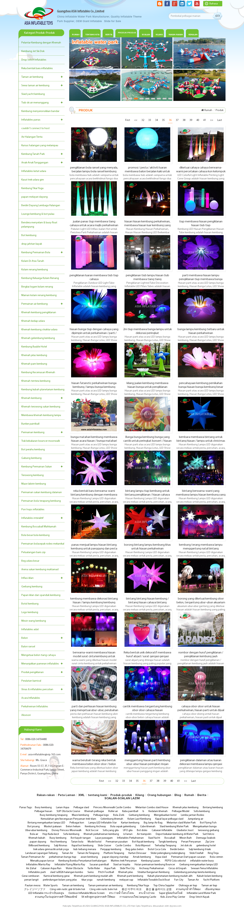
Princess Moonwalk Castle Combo (112, 807)
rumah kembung (106, 879)
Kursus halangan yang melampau (39, 145)
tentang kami (97, 795)
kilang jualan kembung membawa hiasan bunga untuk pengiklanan (147, 385)
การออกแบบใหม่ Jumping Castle (138, 897)
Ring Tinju (213, 853)
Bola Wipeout (143, 845)
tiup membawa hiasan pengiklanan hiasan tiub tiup (200, 223)
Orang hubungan (159, 795)
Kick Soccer (92, 830)
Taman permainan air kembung (105, 885)
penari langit (31, 879)
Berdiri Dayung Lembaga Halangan (40, 205)
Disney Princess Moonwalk (66, 830)
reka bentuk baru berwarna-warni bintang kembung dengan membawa (94, 492)
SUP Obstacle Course (68, 811)
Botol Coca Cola (157, 849)
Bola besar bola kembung (35, 535)
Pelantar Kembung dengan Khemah (41, 42)
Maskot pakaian (53, 826)
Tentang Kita (92, 35)
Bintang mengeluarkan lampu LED (46, 822)
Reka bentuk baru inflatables (37, 68)
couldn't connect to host (35, 128)
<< (135, 120)
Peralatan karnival (31, 680)
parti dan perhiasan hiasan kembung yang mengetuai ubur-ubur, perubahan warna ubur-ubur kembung (94, 708)
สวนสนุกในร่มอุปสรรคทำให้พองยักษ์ (56, 897)
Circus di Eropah (177, 868)
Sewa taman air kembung (35, 85)
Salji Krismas (60, 845)
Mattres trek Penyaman (124, 860)
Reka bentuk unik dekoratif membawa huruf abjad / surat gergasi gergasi (147, 654)
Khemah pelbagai (94, 811)
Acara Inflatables (30, 698)
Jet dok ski (186, 845)
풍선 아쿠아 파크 (131, 889)
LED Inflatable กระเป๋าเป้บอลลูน (46, 893)
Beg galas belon (135, 849)
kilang (159, 35)
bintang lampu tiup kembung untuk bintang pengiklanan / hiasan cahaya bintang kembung (147, 492)
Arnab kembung (142, 857)
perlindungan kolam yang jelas (60, 879)
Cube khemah (147, 826)
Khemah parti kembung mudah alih (93, 876)
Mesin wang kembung (33, 621)
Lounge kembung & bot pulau (37, 214)
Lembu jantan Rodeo (192, 815)
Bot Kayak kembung (143, 841)
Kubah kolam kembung (209, 876)
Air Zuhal (31, 868)
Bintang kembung (213, 807)
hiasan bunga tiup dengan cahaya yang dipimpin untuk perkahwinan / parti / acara (94, 331)
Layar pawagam (104, 838)
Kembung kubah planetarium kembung (42, 389)
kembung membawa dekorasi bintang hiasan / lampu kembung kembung (94, 600)
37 (177, 120)
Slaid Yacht (154, 838)
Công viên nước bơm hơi (103, 889)
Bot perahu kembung (33, 449)
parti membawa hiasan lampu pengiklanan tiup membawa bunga (200, 277)
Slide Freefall (196, 853)
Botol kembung (30, 603)
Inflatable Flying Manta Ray (70, 864)
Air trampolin (144, 834)
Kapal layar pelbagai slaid (169, 819)
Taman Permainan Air (33, 857)
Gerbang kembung (31, 586)
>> (211, 120)
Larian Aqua (62, 807)
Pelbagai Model (180, 811)
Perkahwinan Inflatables (34, 706)
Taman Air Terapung (88, 853)
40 (197, 120)
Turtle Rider (93, 868)
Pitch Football (106, 872)
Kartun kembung (130, 822)
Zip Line (209, 841)
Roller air (113, 811)
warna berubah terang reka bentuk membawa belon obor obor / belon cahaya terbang (94, 762)
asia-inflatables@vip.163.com (44, 754)
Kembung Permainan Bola (35, 252)
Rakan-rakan (46, 795)
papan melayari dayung (34, 197)
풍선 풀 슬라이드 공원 (159, 889)
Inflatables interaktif (32, 518)
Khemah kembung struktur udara (39, 329)
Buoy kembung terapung (53, 815)
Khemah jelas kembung (34, 355)
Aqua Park (110, 868)
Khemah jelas (125, 872)
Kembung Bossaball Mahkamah (38, 526)
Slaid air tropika (121, 864)
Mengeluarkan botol (165, 815)
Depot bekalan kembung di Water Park (177, 834)
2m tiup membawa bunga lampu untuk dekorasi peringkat (147, 331)
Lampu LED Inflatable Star (102, 822)
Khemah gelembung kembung (38, 338)
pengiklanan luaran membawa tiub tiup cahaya (94, 277)
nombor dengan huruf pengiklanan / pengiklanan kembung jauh (200, 654)
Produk (219, 110)
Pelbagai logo (101, 815)
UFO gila (127, 830)
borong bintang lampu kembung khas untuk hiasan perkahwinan (147, 546)
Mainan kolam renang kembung (39, 295)
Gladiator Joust (185, 830)
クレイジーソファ (34, 889)
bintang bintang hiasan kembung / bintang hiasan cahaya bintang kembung (147, 600)
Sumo (90, 872)
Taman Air (67, 853)
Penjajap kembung (110, 849)
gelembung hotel (206, 845)
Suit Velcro (208, 834)
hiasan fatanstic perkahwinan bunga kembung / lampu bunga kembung (93, 385)
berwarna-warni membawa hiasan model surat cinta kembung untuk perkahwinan (94, 654)
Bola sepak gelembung (123, 826)
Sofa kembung (202, 811)
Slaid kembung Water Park (174, 826)
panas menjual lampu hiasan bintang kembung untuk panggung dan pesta (94, 546)
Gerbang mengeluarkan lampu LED (198, 864)
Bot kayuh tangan (81, 838)
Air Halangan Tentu (32, 137)
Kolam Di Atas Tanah (32, 261)
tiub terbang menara (84, 849)
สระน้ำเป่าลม (147, 893)
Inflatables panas (30, 119)
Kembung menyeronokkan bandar (40, 111)
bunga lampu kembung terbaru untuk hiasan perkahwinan (200, 331)
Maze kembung (80, 815)
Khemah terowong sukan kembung (40, 406)
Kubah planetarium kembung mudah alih (170, 876)
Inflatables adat (30, 629)
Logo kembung (29, 612)
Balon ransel (28, 646)
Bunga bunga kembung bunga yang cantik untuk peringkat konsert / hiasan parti (147, 439)
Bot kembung (28, 235)
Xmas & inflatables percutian (37, 689)
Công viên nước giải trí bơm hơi (67, 889)
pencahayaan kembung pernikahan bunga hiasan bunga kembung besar (200, 385)
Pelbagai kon (77, 822)
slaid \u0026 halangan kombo (66, 872)
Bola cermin (216, 857)
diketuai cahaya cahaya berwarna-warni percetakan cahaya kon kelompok (201, 169)
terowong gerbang (208, 830)
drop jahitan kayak (31, 244)
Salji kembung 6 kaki (200, 849)
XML (81, 795)
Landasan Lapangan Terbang (41, 853)
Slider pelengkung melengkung (168, 853)
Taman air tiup (209, 885)
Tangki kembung (168, 841)
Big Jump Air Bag (153, 822)
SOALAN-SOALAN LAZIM (122, 798)
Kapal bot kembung (82, 845)
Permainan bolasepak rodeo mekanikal (42, 543)
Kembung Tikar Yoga (32, 188)
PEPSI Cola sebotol (175, 860)
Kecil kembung (59, 841)
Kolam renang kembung (34, 269)
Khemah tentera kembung (35, 381)
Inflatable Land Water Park (201, 893)
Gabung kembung (31, 458)
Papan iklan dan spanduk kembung (40, 595)
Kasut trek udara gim (32, 179)
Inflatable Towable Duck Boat (154, 879)
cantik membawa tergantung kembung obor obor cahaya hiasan (147, 708)
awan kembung (89, 857)
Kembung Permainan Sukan (36, 466)
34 (156, 120)
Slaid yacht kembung (33, 94)
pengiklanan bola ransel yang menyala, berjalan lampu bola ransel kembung (94, 169)
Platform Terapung (114, 853)
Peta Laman (66, 795)
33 (149, 120)
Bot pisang (33, 826)
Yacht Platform (211, 879)
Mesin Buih (186, 838)
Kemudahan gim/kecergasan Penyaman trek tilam (68, 819)
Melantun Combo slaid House (152, 807)
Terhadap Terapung (165, 845)
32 (142, 120)
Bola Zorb (118, 815)
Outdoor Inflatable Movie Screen (86, 893)
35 (163, 120)
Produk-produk (127, 33)
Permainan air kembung (34, 304)
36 (170, 120)
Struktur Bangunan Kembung (153, 872)
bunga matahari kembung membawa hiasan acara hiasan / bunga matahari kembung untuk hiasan (94, 439)
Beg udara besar (30, 561)
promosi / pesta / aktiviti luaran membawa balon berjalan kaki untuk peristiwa (147, 169)
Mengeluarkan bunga (205, 826)
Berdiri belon (177, 849)
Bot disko (142, 830)
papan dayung (38, 841)
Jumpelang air (195, 819)
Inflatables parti (37, 872)
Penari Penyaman (191, 841)
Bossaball (170, 838)
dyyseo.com (175, 906)
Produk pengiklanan (32, 672)
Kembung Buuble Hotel (34, 346)
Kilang (139, 795)
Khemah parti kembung (130, 876)
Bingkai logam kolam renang (37, 286)
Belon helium (73, 826)
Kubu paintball (130, 811)
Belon (24, 638)
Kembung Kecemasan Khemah (38, 372)
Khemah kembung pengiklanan (38, 312)
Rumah (75, 35)
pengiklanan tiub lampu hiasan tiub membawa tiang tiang (147, 277)
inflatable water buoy (202, 860)
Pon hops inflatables (32, 509)
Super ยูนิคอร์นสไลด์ (170, 893)
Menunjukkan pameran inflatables (40, 663)
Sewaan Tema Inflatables (204, 868)
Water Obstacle (74, 868)
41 (204, 120)
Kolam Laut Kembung (139, 819)
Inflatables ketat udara (33, 171)
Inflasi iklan (27, 578)
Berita (108, 35)
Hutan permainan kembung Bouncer (155, 864)
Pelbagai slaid (81, 807)
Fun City (178, 879)
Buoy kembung (43, 807)
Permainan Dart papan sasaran (188, 857)
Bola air (34, 834)
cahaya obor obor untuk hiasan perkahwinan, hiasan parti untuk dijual (200, 708)
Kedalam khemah (158, 811)
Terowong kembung (32, 475)
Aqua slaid (161, 857)
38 (184, 120)
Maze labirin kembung (33, 483)
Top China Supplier (163, 885)
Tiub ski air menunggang (35, 102)
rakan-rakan (176, 35)
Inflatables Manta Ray (38, 864)
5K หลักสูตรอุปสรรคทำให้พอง (98, 897)
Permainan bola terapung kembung (41, 501)
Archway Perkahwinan (151, 868)
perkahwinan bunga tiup (62, 857)
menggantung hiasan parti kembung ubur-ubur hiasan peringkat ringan (147, 762)
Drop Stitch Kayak (199, 897)
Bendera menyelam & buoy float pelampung (39, 224)
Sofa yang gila (111, 830)
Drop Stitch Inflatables (33, 59)
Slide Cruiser (104, 845)
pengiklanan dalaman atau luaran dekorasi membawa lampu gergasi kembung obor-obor (200, 762)
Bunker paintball (30, 423)
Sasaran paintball (99, 864)
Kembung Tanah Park (33, 154)
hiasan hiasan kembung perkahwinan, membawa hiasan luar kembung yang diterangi (147, 223)
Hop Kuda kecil (51, 834)
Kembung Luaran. (151, 860)
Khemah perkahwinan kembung (101, 834)
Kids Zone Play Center (173, 897)
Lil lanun (127, 834)
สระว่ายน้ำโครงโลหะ (121, 893)
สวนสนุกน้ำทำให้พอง (188, 889)
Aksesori (26, 715)
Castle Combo (123, 845)
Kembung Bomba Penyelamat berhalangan (83, 860)
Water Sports (50, 885)
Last (219, 120)
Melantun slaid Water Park (181, 822)
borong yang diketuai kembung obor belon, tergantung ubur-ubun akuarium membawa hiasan (201, 600)
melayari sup (126, 879)
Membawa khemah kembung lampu (41, 415)
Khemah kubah (37, 838)
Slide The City (127, 868)
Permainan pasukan (117, 841)
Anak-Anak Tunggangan (34, 162)
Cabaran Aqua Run (51, 868)
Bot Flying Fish (208, 822)
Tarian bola (77, 841)
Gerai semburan (30, 876)
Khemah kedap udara (33, 321)
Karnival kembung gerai (57, 876)
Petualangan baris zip (33, 552)
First (127, 120)
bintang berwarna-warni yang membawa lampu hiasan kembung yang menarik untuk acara (201, 492)
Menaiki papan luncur (42, 860)
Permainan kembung (32, 432)
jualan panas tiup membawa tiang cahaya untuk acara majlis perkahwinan (94, 223)
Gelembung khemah (111, 819)
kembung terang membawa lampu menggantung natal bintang (200, 546)
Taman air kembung (32, 77)
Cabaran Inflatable (162, 830)
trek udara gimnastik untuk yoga (51, 849)
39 (190, 120)
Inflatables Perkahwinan (130, 838)
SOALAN (146, 35)
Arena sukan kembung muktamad (40, 569)
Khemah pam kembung (34, 363)
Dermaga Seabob (205, 838)
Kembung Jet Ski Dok (32, 51)
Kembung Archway (95, 826)
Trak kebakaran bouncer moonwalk (40, 441)
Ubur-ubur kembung (36, 830)
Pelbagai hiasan (43, 811)
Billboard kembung (39, 845)
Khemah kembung (31, 398)
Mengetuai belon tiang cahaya (38, 655)
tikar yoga (86, 879)
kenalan (193, 35)
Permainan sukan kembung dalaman (41, 492)
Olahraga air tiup (188, 885)
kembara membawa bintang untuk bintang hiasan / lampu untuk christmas (201, 439)
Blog (177, 795)
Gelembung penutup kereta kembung (195, 872)
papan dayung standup (115, 857)
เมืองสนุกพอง (212, 889)
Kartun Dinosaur (137, 853)
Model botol (94, 841)
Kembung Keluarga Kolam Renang (40, 278)
